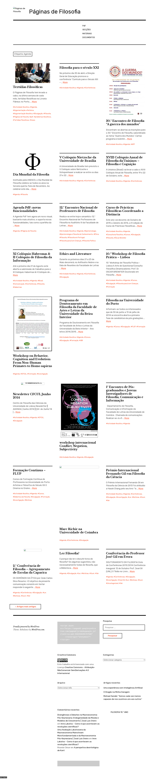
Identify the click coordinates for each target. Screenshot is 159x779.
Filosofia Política (89, 241)
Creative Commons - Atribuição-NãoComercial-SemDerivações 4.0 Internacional (76, 670)
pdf (32, 117)
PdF (84, 26)
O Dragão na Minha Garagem (116, 692)
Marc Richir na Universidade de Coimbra (78, 530)
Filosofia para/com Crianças (71, 241)
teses (33, 120)
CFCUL (24, 374)
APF (133, 144)
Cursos (127, 235)
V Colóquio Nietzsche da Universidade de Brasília (77, 159)
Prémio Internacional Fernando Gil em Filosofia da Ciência (125, 474)
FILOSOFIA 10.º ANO (119, 712)
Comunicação (19, 284)
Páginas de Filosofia (55, 11)
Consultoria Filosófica (115, 235)
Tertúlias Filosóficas (28, 87)
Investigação (43, 374)
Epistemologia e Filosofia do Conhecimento (77, 234)
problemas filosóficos (43, 117)
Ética (97, 234)
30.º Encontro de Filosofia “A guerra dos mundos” (125, 122)
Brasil (41, 281)
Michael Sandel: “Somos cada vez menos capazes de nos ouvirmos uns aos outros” (122, 697)
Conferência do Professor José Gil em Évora (125, 555)
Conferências (90, 88)
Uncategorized (112, 583)
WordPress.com (38, 629)
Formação (111, 287)
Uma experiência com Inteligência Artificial (123, 688)
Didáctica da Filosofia (22, 497)
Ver (108, 500)
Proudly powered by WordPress (26, 626)
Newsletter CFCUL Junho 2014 (32, 395)
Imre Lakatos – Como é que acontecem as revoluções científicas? (76, 741)
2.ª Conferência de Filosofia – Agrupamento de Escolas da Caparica (31, 569)
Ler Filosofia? (69, 553)
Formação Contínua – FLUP (29, 472)
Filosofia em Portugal (77, 238)
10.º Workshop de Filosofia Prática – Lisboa (125, 255)
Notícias (29, 500)
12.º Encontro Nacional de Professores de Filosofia (78, 209)
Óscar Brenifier (120, 238)
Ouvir (143, 497)
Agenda (34, 107)
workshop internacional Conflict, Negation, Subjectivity (77, 446)
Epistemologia (90, 231)
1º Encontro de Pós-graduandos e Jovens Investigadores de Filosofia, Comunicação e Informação (124, 393)
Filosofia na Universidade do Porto (125, 302)
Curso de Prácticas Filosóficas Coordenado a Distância (124, 211)
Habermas (18, 287)
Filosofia (48, 114)
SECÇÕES (86, 30)
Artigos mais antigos (26, 607)
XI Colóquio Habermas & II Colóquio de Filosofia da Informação (32, 257)
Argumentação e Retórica (24, 110)
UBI (81, 341)
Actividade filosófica (21, 107)
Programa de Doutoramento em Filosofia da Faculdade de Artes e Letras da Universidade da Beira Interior (78, 309)
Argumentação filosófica (23, 114)
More (34, 101)
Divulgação (38, 114)
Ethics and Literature (75, 254)
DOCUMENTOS (88, 37)
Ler (130, 497)
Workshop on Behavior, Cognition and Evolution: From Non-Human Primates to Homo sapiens (32, 361)
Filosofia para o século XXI (79, 67)
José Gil (122, 580)
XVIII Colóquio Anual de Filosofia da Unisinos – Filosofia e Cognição (124, 161)
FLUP (134, 327)
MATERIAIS (87, 33)
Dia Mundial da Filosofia (31, 174)
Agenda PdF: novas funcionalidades (27, 209)
